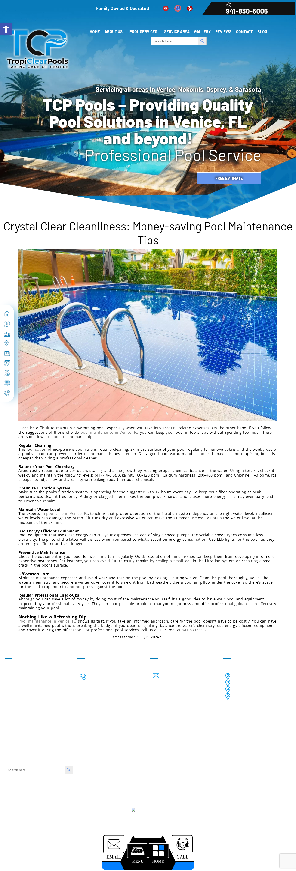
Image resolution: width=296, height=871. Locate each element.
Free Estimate (229, 178)
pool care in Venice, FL (67, 513)
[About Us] (7, 323)
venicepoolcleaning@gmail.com (199, 675)
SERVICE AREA (177, 31)
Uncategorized (174, 637)
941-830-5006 (247, 11)
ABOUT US (114, 31)
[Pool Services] (7, 333)
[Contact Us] (7, 373)
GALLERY (202, 31)
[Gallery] (7, 353)
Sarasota (265, 696)
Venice (268, 676)
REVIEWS (223, 31)
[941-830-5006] (7, 393)
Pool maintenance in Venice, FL (47, 621)
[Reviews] (7, 363)
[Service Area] (7, 343)
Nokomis (266, 683)
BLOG (262, 31)
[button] (114, 31)
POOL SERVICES (143, 31)
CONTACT (244, 31)
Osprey (268, 689)
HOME (95, 31)
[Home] (7, 313)
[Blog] (7, 383)
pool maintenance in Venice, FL (109, 432)
